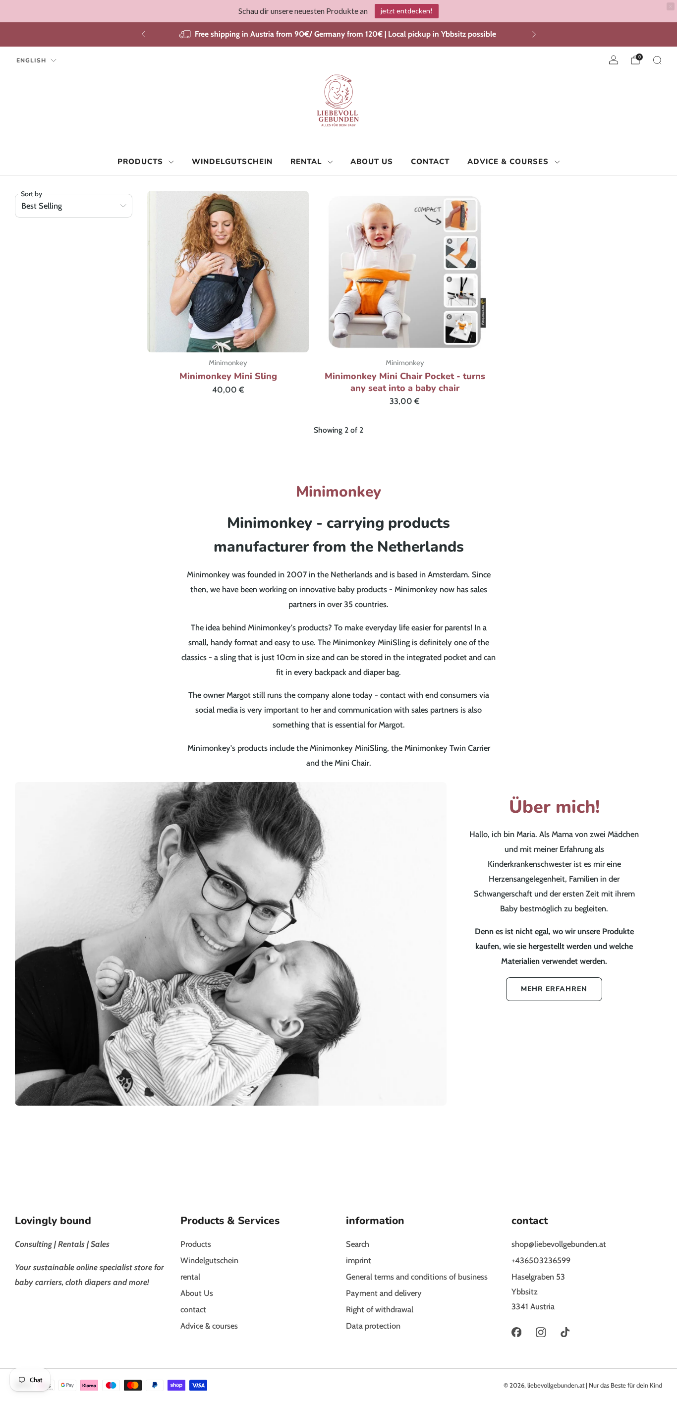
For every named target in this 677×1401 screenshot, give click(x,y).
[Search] (657, 60)
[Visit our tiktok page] (565, 1332)
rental (306, 161)
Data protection (373, 1326)
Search (357, 1244)
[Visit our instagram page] (540, 1332)
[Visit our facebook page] (516, 1332)
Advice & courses (508, 161)
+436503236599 (540, 1260)
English (31, 60)
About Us (371, 161)
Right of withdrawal (379, 1309)
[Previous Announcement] (143, 34)
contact (430, 161)
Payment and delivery (384, 1293)
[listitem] (339, 34)
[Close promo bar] (671, 6)
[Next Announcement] (534, 34)
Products (140, 161)
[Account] (614, 60)
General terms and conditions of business (417, 1277)
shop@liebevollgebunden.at (558, 1244)
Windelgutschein (232, 161)
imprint (358, 1260)
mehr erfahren (554, 989)
